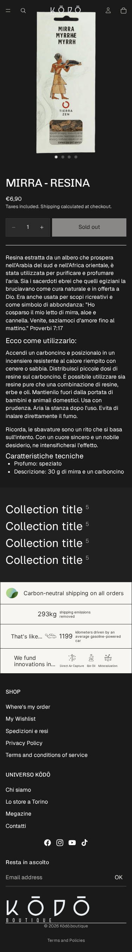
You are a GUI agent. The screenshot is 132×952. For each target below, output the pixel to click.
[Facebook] (47, 842)
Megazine (18, 813)
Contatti (16, 826)
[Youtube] (72, 842)
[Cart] (123, 10)
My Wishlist (21, 718)
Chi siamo (18, 789)
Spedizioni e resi (27, 731)
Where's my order (28, 706)
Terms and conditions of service (47, 755)
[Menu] (8, 10)
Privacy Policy (24, 743)
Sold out (89, 227)
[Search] (23, 10)
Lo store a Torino (27, 801)
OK (118, 877)
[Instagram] (60, 842)
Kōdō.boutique (74, 926)
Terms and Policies (66, 940)
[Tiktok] (84, 842)
